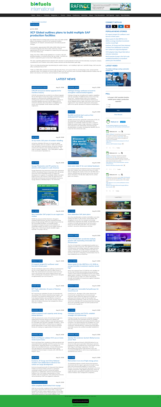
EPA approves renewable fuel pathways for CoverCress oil (83, 290)
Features (46, 15)
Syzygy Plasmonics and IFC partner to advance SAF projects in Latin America (45, 167)
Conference (76, 15)
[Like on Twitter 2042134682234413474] (113, 191)
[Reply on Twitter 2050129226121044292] (107, 148)
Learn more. (93, 396)
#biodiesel (120, 178)
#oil (125, 177)
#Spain (107, 134)
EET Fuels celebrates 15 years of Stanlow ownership (46, 290)
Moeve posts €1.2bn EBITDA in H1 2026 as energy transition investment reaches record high (83, 266)
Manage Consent (77, 405)
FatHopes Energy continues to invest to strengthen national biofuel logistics (81, 91)
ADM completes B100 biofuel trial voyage (46, 385)
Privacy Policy (85, 405)
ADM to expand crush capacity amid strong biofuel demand (47, 314)
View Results (118, 114)
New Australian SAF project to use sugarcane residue (47, 215)
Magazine (54, 15)
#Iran (119, 136)
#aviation (115, 143)
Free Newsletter (100, 15)
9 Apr (119, 153)
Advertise (84, 15)
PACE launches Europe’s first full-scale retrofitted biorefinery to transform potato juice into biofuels (117, 58)
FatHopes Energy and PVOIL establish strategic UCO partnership (81, 314)
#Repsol (112, 134)
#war (122, 136)
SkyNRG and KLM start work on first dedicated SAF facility (80, 116)
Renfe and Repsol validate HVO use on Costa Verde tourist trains (47, 339)
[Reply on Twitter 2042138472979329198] (107, 169)
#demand (118, 185)
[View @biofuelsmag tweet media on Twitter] (123, 144)
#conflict (111, 187)
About (91, 15)
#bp (115, 157)
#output (120, 143)
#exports (128, 177)
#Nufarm (108, 155)
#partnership (109, 157)
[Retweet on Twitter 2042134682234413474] (110, 191)
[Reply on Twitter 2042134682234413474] (107, 191)
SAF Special (110, 15)
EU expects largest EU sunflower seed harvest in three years (45, 265)
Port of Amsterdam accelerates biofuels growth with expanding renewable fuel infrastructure (82, 240)
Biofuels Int (113, 131)
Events (63, 15)
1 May (119, 131)
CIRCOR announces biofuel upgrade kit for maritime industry (46, 91)
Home (33, 15)
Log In (117, 15)
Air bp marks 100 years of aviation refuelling (47, 140)
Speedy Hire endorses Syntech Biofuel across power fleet (84, 339)
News (38, 15)
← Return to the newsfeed (38, 22)
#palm (122, 177)
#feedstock (113, 165)
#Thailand (108, 177)
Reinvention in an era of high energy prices (83, 361)
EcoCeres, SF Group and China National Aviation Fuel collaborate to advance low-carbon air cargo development (46, 362)
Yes (109, 105)
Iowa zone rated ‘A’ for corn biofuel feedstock (83, 166)
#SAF (112, 143)
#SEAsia (126, 185)
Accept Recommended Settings (80, 401)
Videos (69, 15)
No (109, 107)
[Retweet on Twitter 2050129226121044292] (110, 148)
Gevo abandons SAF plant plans (79, 214)
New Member (125, 15)
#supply (122, 185)
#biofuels (108, 143)
